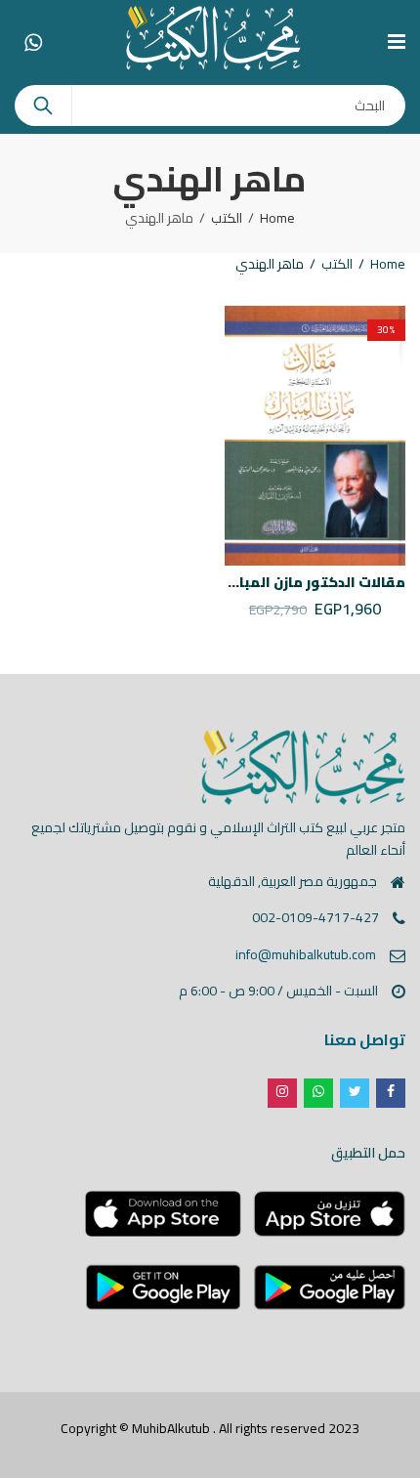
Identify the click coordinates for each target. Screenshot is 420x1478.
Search (43, 105)
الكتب (226, 218)
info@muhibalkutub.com (305, 954)
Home (277, 218)
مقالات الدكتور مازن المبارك (313, 582)
